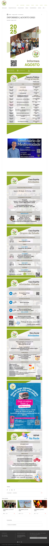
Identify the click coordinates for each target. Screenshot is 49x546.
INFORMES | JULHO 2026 (23, 510)
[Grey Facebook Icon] (19, 542)
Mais (43, 7)
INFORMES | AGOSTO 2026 (8, 510)
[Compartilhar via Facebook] (7, 489)
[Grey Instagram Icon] (21, 542)
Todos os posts (4, 7)
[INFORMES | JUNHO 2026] (40, 504)
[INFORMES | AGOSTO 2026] (9, 504)
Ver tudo (45, 498)
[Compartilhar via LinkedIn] (11, 489)
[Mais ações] (41, 14)
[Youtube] (17, 542)
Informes (39, 7)
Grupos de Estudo (21, 7)
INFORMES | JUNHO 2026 (39, 510)
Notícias (27, 7)
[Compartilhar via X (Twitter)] (9, 489)
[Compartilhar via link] (14, 489)
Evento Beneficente (33, 7)
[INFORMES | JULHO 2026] (24, 504)
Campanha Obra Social (12, 7)
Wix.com (18, 544)
